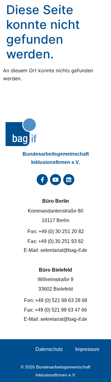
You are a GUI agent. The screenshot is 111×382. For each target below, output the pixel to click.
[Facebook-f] (42, 179)
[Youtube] (55, 179)
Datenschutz (49, 349)
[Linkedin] (68, 179)
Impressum (87, 349)
